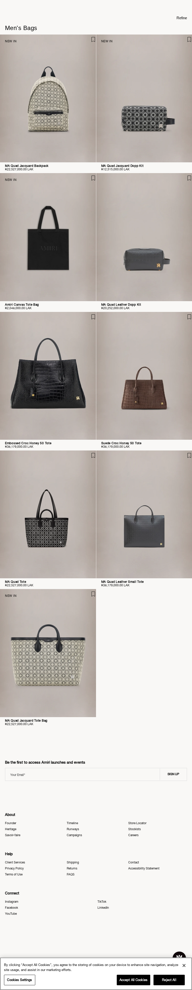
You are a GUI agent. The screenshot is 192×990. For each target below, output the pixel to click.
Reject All (169, 980)
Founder (10, 823)
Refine (181, 18)
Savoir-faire (12, 835)
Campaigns (74, 835)
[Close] (184, 965)
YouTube (11, 913)
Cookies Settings (19, 980)
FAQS (70, 874)
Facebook (11, 907)
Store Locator (137, 823)
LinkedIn (103, 907)
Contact (133, 862)
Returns (72, 868)
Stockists (134, 829)
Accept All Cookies (134, 980)
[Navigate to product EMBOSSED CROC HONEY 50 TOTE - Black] (48, 376)
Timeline (72, 823)
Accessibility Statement (144, 868)
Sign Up (173, 774)
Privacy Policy (14, 868)
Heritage (10, 829)
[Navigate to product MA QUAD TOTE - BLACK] (48, 514)
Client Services (15, 862)
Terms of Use (13, 874)
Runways (73, 829)
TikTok (102, 901)
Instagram (11, 901)
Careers (133, 835)
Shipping (73, 862)
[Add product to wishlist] (89, 42)
